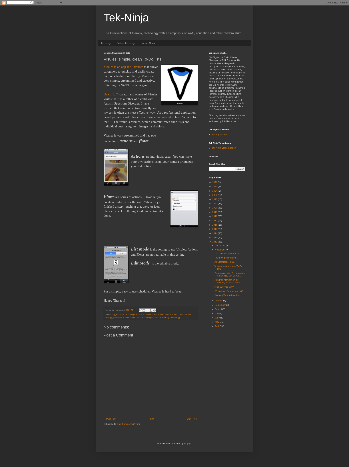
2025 (215, 186)
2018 (215, 216)
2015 (215, 229)
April (217, 326)
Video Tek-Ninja (126, 43)
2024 (215, 191)
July (217, 313)
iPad (162, 314)
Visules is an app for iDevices (123, 67)
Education (147, 314)
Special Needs (129, 317)
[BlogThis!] (144, 310)
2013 (215, 237)
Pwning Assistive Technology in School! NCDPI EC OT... (229, 274)
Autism (139, 314)
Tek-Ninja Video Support (224, 148)
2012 (215, 241)
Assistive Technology (125, 314)
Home (152, 419)
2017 (215, 220)
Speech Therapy (162, 317)
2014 (215, 233)
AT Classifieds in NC (224, 262)
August (218, 309)
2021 (215, 203)
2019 (215, 212)
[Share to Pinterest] (154, 310)
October (219, 300)
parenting (117, 317)
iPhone (168, 314)
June (217, 317)
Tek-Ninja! (106, 43)
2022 (215, 199)
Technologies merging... (226, 257)
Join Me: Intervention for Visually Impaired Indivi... (228, 281)
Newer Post (110, 419)
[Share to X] (147, 310)
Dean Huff (111, 94)
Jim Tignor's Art (219, 134)
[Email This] (141, 310)
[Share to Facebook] (151, 310)
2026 (215, 182)
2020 (215, 208)
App (113, 314)
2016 (215, 225)
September (220, 305)
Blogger (188, 443)
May (217, 322)
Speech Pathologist (145, 317)
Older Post (192, 419)
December (220, 245)
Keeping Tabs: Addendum (227, 295)
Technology (175, 317)
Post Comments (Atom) (128, 424)
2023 (215, 195)
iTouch (175, 314)
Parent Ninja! (148, 43)
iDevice (156, 314)
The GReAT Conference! (226, 253)
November (220, 249)
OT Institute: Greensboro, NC (228, 291)
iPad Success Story (224, 287)
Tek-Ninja (126, 17)
